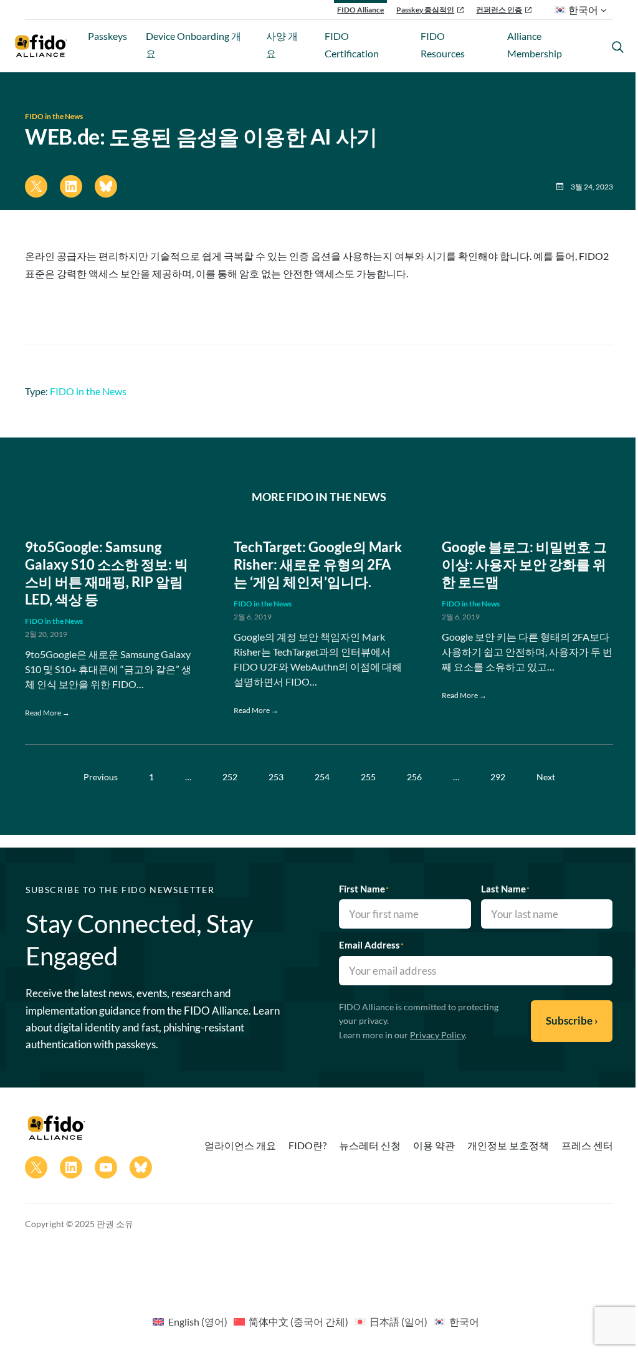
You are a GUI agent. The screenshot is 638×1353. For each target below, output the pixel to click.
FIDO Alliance (360, 9)
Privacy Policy (437, 1035)
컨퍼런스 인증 (499, 9)
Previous (100, 777)
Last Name (505, 888)
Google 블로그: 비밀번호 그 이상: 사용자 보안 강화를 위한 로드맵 (524, 564)
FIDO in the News (54, 116)
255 (368, 777)
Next (545, 777)
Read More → (47, 712)
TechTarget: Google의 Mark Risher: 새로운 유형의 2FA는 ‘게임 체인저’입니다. (318, 564)
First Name (364, 888)
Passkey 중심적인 (425, 9)
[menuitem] (190, 1321)
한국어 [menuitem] (464, 1321)
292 (497, 777)
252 (229, 777)
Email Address (371, 944)
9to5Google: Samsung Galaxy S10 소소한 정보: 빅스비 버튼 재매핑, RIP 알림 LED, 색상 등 (106, 573)
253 (276, 777)
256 (414, 777)
